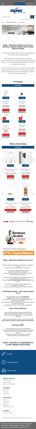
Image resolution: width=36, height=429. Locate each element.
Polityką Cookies (13, 425)
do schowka (5, 111)
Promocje (18, 82)
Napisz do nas (11, 370)
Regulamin (6, 403)
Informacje (7, 398)
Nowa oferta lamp (18, 144)
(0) (24, 3)
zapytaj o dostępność (10, 210)
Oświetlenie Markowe (11, 22)
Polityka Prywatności (8, 406)
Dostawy (5, 399)
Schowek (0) (17, 3)
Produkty (6, 388)
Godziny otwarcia (12, 362)
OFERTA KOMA (7, 380)
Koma (3, 22)
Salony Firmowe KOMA (9, 384)
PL (32, 6)
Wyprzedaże (6, 393)
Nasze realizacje (7, 382)
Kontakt (9, 354)
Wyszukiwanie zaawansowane (27, 19)
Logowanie (6, 405)
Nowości (5, 392)
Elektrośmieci (6, 401)
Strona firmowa (9, 378)
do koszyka (5, 109)
